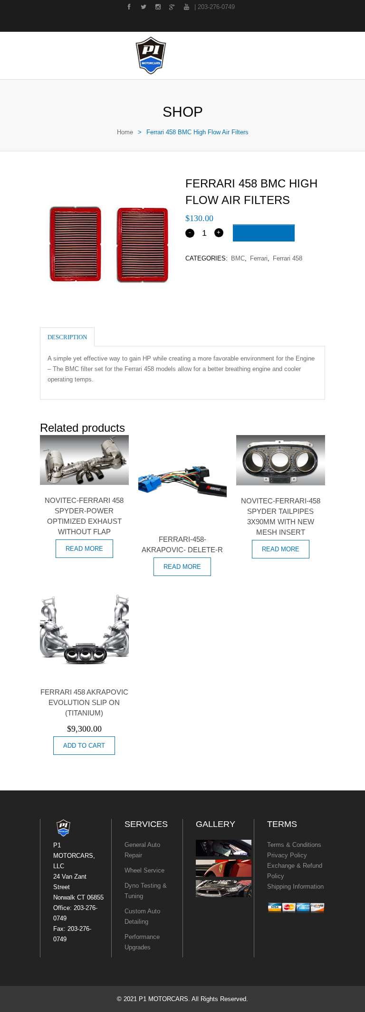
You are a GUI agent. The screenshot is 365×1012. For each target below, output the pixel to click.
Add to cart (264, 232)
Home (125, 132)
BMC (238, 258)
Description (67, 337)
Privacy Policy (287, 855)
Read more (84, 548)
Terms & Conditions (294, 844)
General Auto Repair (142, 850)
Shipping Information (295, 886)
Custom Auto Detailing (142, 916)
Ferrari (259, 258)
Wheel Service (144, 870)
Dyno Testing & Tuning (146, 891)
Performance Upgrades (142, 942)
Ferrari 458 (287, 258)
